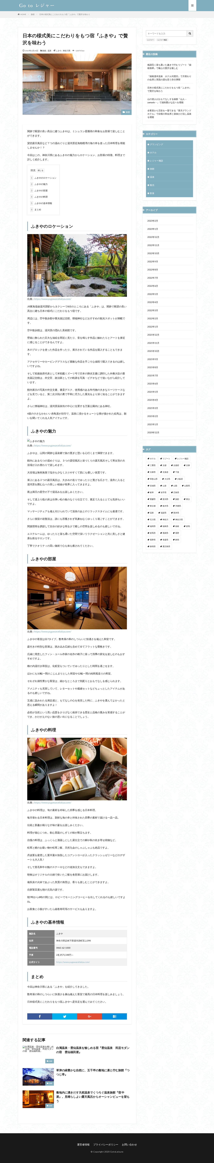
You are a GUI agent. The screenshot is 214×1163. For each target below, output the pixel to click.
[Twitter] (64, 1016)
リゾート (166, 458)
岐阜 (152, 492)
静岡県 (153, 546)
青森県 (165, 540)
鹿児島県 (166, 546)
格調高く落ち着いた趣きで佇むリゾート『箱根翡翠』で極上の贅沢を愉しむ (169, 66)
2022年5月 (152, 294)
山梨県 (187, 485)
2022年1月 (152, 326)
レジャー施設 (162, 40)
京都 (164, 465)
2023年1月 (152, 229)
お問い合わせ (129, 1144)
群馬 (188, 526)
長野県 (153, 540)
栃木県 (165, 506)
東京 (188, 499)
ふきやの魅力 (39, 184)
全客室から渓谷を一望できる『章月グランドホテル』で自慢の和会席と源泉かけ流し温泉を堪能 (169, 113)
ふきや (58, 51)
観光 (152, 185)
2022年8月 (152, 269)
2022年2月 (152, 318)
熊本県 (176, 513)
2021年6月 (152, 383)
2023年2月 (152, 220)
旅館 (33, 14)
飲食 (152, 193)
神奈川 (165, 519)
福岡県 (153, 526)
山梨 (175, 485)
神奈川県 (66, 51)
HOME (23, 14)
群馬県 (153, 533)
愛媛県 (153, 499)
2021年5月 (152, 391)
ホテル (153, 152)
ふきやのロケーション (43, 177)
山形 (164, 485)
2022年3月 (152, 310)
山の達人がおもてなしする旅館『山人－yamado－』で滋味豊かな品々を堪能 (167, 101)
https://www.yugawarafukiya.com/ (52, 298)
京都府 (176, 465)
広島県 (176, 492)
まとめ (36, 209)
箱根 (177, 526)
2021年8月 (152, 367)
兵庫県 (153, 472)
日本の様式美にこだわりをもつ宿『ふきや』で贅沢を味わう (64, 14)
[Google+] (89, 1016)
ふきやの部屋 (39, 190)
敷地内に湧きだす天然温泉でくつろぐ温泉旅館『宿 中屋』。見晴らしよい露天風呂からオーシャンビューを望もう (93, 1097)
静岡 (177, 540)
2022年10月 (153, 253)
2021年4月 (152, 400)
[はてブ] (114, 1016)
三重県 (153, 465)
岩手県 (163, 492)
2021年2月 (152, 416)
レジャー (150, 40)
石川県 (153, 519)
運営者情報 (83, 1144)
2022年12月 (153, 237)
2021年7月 (152, 375)
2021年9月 (152, 359)
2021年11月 (153, 343)
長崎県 (165, 533)
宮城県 (153, 485)
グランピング (156, 144)
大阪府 (180, 479)
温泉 (49, 51)
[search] (190, 33)
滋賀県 (163, 513)
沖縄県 (178, 506)
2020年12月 (153, 432)
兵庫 (188, 465)
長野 (177, 533)
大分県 (167, 479)
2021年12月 (153, 334)
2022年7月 (152, 277)
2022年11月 (153, 245)
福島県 (165, 526)
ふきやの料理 (39, 196)
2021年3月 (152, 408)
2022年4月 (152, 302)
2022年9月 (152, 261)
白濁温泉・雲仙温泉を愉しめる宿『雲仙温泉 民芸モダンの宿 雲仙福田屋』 (93, 1050)
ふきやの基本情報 (41, 203)
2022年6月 (152, 286)
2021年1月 (152, 424)
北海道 (165, 472)
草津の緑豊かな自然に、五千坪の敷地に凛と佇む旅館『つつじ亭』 (93, 1072)
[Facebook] (39, 1016)
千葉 (177, 472)
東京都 (153, 506)
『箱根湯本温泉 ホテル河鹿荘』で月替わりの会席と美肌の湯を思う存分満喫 (169, 78)
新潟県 (165, 499)
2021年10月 (153, 351)
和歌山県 (153, 479)
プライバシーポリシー (105, 1144)
